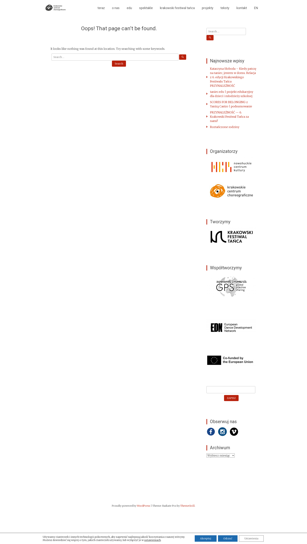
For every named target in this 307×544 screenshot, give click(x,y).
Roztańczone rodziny (224, 127)
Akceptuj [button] (205, 538)
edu (129, 8)
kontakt (241, 8)
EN (256, 8)
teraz (101, 8)
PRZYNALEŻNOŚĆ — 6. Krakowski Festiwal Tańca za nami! (229, 117)
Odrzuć (227, 538)
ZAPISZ (231, 398)
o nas (116, 8)
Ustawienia (251, 538)
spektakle (146, 8)
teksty (224, 8)
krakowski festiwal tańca (177, 8)
